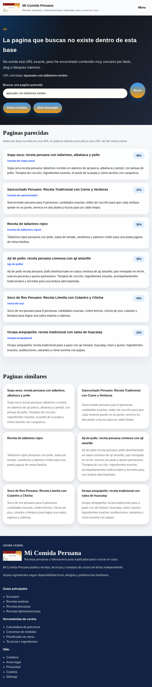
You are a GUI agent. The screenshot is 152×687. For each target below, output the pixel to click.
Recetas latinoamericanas (23, 611)
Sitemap (11, 676)
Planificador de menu (20, 636)
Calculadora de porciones (23, 627)
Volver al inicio (17, 107)
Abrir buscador (47, 107)
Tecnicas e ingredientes (21, 641)
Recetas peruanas (18, 606)
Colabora (12, 657)
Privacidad (13, 667)
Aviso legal (13, 662)
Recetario (12, 596)
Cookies (11, 672)
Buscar (138, 90)
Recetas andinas (17, 601)
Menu (142, 7)
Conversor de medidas (21, 631)
